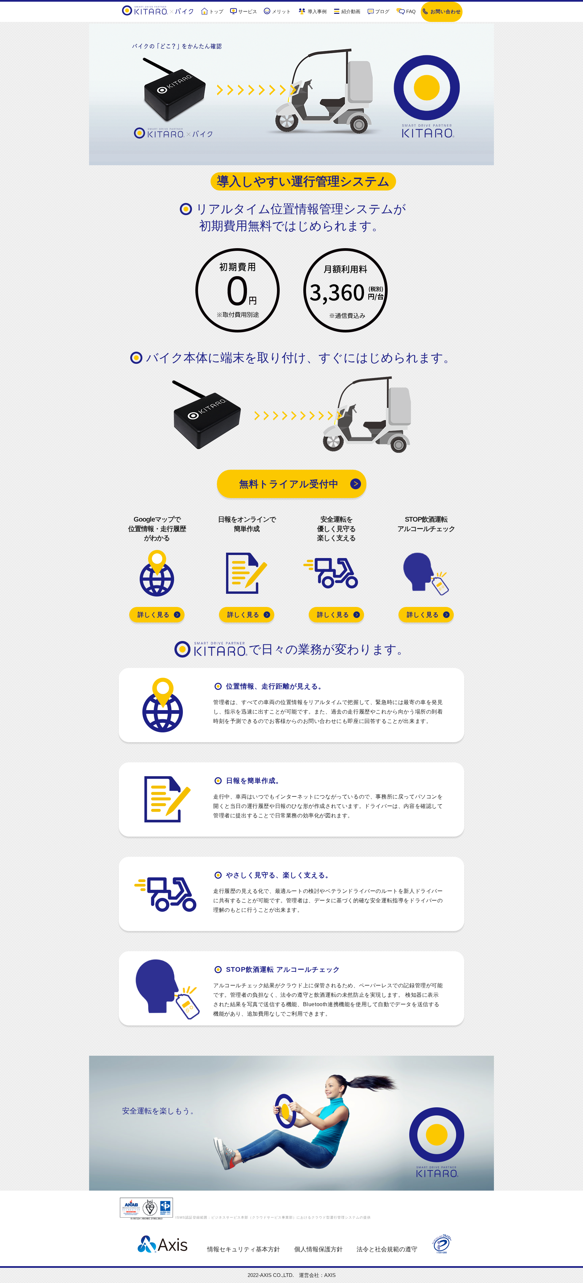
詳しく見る (154, 614)
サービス (247, 11)
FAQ (411, 11)
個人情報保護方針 (318, 1249)
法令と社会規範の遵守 (387, 1249)
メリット (281, 11)
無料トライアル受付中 (289, 484)
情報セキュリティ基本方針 (243, 1249)
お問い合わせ (446, 11)
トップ (216, 11)
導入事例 (317, 11)
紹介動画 (350, 11)
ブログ (382, 11)
